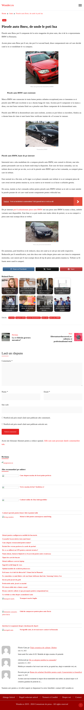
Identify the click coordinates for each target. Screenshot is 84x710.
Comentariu (7, 361)
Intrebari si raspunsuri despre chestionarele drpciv (20, 626)
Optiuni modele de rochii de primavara (16, 568)
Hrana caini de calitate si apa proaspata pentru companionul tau (25, 591)
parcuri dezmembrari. (33, 318)
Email (47, 392)
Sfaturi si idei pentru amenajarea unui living (35, 516)
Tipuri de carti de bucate (11, 557)
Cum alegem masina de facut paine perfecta (35, 475)
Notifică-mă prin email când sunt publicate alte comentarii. (27, 418)
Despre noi (66, 697)
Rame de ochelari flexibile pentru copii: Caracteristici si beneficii (56, 672)
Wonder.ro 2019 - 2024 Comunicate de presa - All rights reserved (42, 704)
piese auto (45, 318)
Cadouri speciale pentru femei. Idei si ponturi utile (20, 513)
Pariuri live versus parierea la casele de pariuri (19, 546)
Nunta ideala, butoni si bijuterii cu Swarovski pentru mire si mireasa (26, 554)
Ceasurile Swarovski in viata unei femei (16, 539)
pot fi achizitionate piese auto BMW (27, 209)
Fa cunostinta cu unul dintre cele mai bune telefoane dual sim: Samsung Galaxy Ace (32, 576)
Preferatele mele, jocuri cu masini (14, 583)
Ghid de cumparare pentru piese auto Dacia (35, 611)
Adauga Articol (9, 697)
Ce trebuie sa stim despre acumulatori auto (17, 594)
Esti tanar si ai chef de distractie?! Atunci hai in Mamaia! (22, 572)
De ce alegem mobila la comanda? (42, 660)
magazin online (20, 318)
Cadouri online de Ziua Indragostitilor (33, 500)
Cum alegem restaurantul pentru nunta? (16, 543)
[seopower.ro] (7, 463)
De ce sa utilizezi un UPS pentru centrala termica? (20, 550)
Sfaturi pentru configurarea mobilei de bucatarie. (19, 535)
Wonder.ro (8, 5)
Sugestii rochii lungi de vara (12, 565)
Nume (5, 392)
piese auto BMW (55, 318)
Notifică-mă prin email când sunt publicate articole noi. (26, 424)
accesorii (11, 318)
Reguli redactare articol (28, 697)
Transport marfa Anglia (28, 598)
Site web (5, 405)
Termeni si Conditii (50, 697)
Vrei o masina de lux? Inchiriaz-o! (32, 487)
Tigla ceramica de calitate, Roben (43, 648)
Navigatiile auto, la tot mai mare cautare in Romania (39, 629)
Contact (78, 697)
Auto (4, 20)
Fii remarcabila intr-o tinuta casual (14, 587)
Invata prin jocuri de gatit (11, 580)
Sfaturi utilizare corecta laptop (13, 561)
